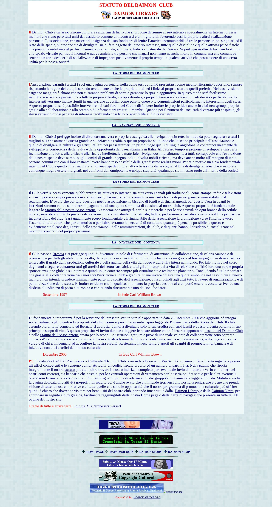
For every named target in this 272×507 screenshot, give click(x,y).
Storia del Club (211, 322)
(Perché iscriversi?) (106, 406)
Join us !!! (81, 406)
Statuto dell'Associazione (59, 335)
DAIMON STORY (150, 451)
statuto (70, 370)
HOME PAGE (95, 451)
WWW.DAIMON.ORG (147, 497)
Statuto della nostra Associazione (70, 210)
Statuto (222, 378)
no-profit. (83, 382)
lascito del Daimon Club (223, 331)
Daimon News (222, 391)
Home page (149, 395)
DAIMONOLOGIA (121, 451)
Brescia (58, 254)
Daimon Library (187, 391)
